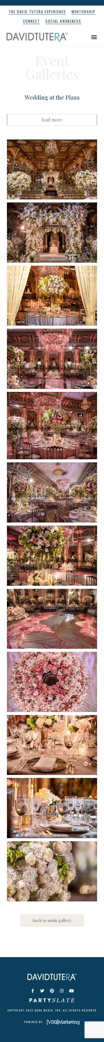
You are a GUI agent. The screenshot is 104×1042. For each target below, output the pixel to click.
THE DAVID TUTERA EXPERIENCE (37, 11)
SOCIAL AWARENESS (63, 21)
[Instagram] (62, 991)
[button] (93, 36)
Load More (52, 120)
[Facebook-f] (33, 991)
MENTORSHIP (83, 11)
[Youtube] (71, 991)
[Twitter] (42, 991)
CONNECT (31, 21)
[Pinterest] (52, 991)
